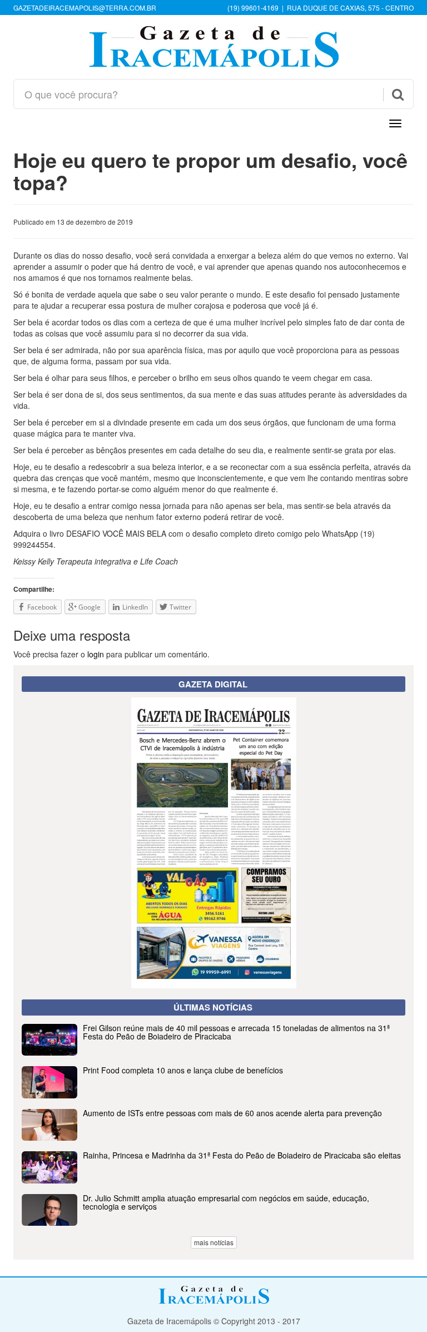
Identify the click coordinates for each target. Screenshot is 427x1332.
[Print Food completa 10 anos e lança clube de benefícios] (213, 1095)
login (95, 654)
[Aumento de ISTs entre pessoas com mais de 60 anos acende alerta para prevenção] (213, 1137)
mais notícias (214, 1242)
